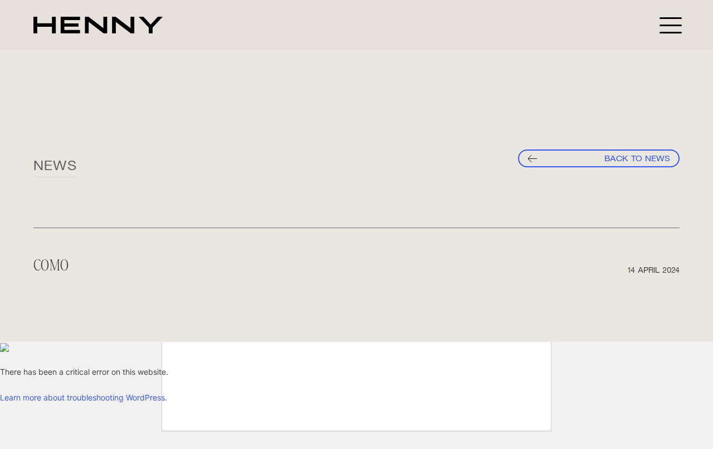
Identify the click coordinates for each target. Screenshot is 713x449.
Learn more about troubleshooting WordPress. (83, 397)
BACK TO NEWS (637, 158)
